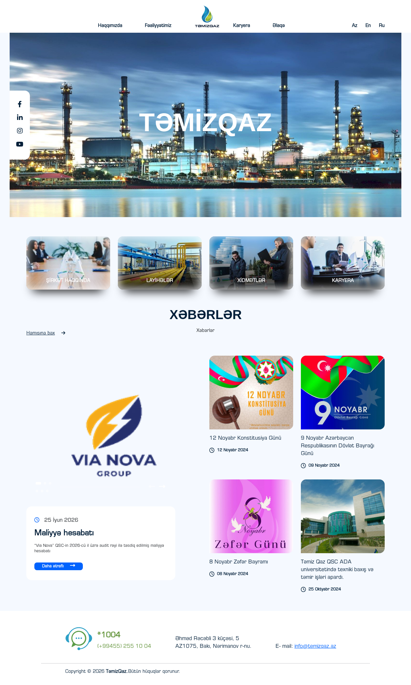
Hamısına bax (40, 333)
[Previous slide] (152, 487)
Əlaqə (279, 26)
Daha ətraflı (53, 566)
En (368, 26)
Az (354, 26)
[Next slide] (162, 487)
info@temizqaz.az (315, 646)
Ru (382, 26)
